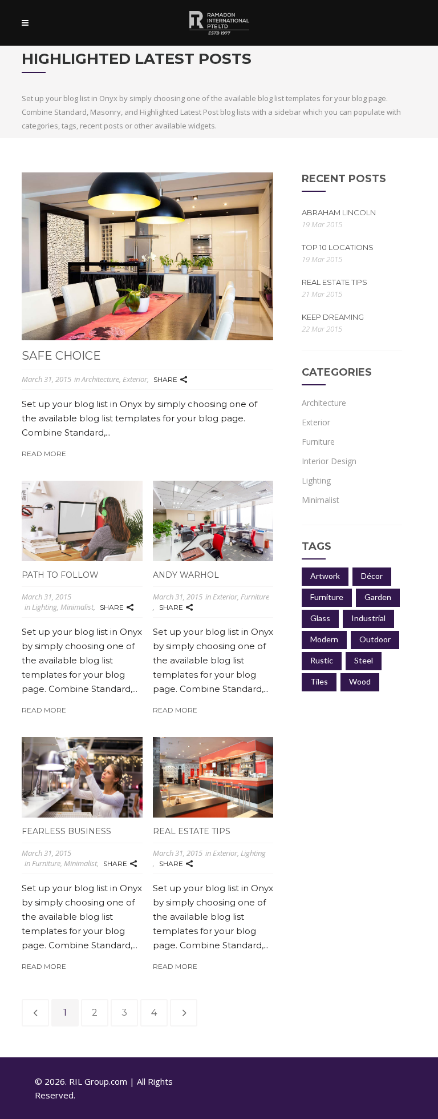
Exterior (135, 379)
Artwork (325, 576)
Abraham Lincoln (339, 212)
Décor (372, 576)
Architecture (100, 379)
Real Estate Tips (191, 831)
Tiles (319, 681)
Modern (324, 639)
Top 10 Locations (338, 247)
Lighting (44, 607)
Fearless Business (66, 831)
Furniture (255, 596)
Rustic (321, 660)
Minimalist (77, 607)
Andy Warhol (186, 575)
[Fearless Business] (82, 777)
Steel (363, 660)
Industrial (368, 618)
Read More (44, 454)
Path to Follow (60, 575)
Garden (377, 597)
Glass (320, 618)
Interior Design (329, 461)
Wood (360, 681)
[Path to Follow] (82, 521)
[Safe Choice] (147, 256)
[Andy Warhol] (213, 521)
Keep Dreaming (333, 316)
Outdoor (375, 639)
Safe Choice (61, 356)
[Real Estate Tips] (213, 777)
